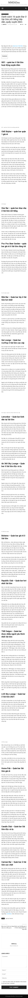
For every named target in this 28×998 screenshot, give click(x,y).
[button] (26, 8)
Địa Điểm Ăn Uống (9, 12)
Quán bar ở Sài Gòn (18, 46)
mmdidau (8, 913)
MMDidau (4, 24)
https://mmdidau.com (14, 945)
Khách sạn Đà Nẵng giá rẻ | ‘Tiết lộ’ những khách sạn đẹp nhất (20, 928)
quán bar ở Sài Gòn (9, 918)
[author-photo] (14, 941)
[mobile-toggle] (2, 8)
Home (2, 12)
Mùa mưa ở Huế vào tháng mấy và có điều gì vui (7, 927)
